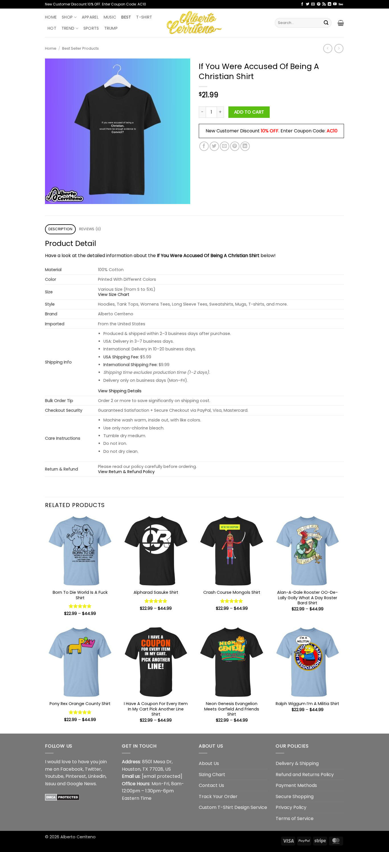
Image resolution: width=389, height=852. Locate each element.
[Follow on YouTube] (335, 4)
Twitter (93, 769)
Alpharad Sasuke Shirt (156, 592)
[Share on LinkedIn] (245, 146)
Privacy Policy (291, 807)
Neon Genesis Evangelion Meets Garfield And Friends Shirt (231, 709)
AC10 (332, 131)
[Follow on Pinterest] (318, 4)
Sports (91, 28)
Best (126, 17)
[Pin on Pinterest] (234, 146)
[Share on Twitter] (214, 146)
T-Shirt (144, 17)
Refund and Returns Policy (305, 774)
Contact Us (211, 785)
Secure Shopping (295, 796)
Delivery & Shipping (297, 763)
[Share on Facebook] (204, 146)
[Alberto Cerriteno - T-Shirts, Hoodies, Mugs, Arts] (194, 23)
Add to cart (249, 112)
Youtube (54, 776)
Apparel (90, 17)
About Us (209, 763)
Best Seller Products (80, 48)
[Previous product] (338, 48)
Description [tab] (60, 229)
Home (51, 17)
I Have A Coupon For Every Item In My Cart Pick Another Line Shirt (156, 709)
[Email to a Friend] (224, 146)
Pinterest (75, 776)
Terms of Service (295, 818)
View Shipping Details (120, 391)
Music (110, 17)
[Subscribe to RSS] (324, 4)
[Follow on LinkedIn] (329, 4)
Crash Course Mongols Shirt (231, 592)
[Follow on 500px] (341, 4)
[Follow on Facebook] (302, 4)
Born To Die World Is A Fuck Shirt (80, 595)
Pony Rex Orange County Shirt (80, 703)
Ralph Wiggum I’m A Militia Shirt (307, 703)
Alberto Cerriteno (78, 837)
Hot (52, 28)
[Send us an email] (313, 4)
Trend (68, 28)
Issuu (50, 783)
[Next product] (327, 48)
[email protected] (162, 776)
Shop (67, 17)
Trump (111, 28)
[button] (340, 23)
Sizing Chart (212, 774)
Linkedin (97, 776)
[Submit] (326, 23)
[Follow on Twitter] (307, 4)
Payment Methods (296, 785)
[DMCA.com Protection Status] (62, 797)
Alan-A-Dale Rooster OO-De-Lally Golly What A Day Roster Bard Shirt (307, 598)
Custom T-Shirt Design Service (233, 807)
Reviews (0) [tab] (90, 229)
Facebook (71, 769)
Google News (81, 783)
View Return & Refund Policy (126, 472)
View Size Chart (113, 294)
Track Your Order (218, 796)
